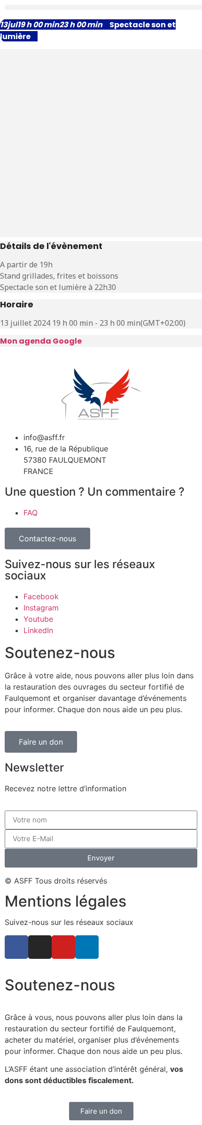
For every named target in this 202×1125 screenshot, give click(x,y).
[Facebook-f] (16, 947)
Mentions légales (65, 901)
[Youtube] (63, 947)
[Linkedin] (87, 947)
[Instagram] (40, 947)
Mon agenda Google (41, 341)
